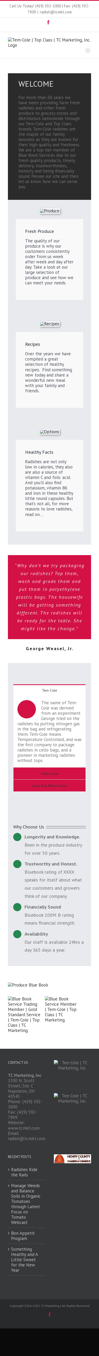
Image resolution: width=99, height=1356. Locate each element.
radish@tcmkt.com (56, 11)
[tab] (49, 690)
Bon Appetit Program (23, 1235)
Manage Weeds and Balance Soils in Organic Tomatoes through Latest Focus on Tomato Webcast (26, 1204)
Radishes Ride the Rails (24, 1172)
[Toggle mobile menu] (88, 50)
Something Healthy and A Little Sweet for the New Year (24, 1260)
